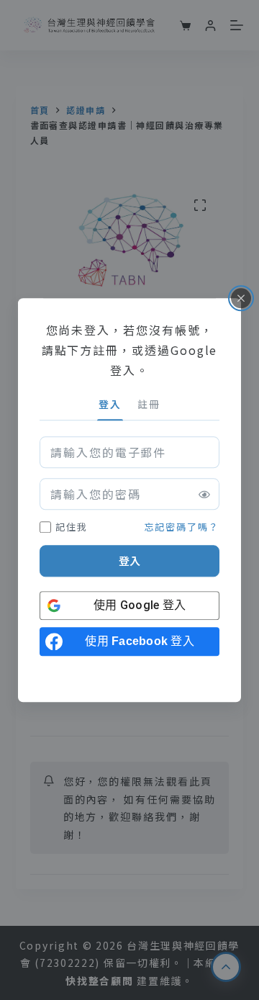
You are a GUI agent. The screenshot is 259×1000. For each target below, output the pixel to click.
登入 (129, 561)
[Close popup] (241, 298)
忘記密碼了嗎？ (182, 526)
